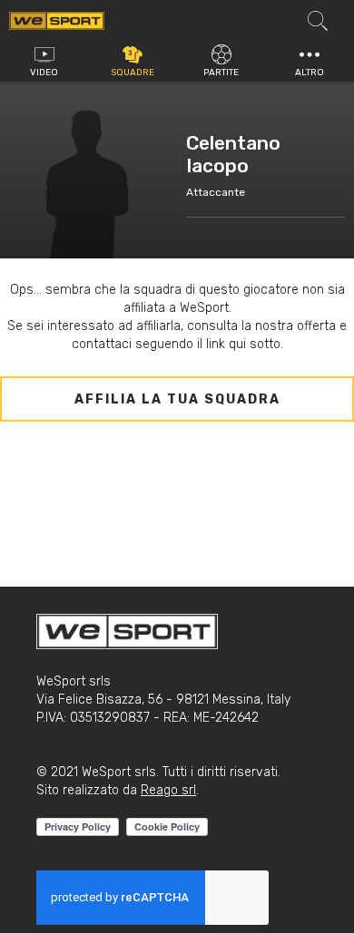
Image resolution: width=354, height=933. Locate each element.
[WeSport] (56, 20)
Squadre (132, 72)
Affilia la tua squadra (177, 399)
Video (44, 72)
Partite (221, 72)
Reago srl (168, 790)
